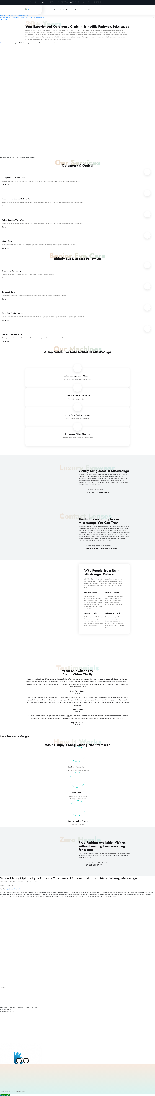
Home (55, 10)
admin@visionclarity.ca (37, 2)
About (62, 10)
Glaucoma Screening (31, 961)
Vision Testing (29, 968)
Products (78, 10)
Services (68, 10)
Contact (97, 10)
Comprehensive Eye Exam (33, 955)
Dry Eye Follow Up (31, 966)
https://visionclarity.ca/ (13, 889)
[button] (2, 17)
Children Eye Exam (31, 958)
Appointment (89, 10)
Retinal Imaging (30, 971)
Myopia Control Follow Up (33, 963)
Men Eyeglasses (30, 981)
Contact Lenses (30, 979)
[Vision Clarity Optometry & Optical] (30, 9)
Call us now (122, 10)
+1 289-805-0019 (96, 2)
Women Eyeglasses (31, 984)
